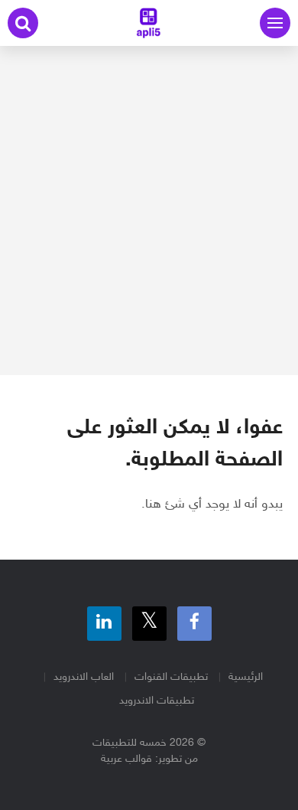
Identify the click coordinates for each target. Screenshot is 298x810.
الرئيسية (245, 677)
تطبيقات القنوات (171, 677)
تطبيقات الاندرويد (156, 700)
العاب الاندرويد (83, 677)
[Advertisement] (149, 210)
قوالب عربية (126, 759)
